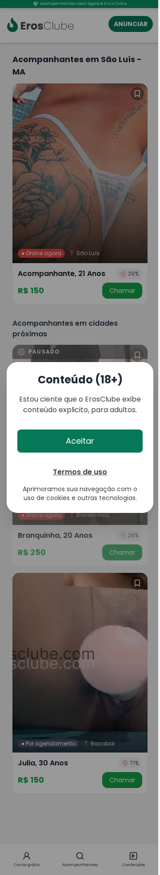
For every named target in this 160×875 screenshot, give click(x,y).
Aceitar (80, 440)
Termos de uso (80, 472)
